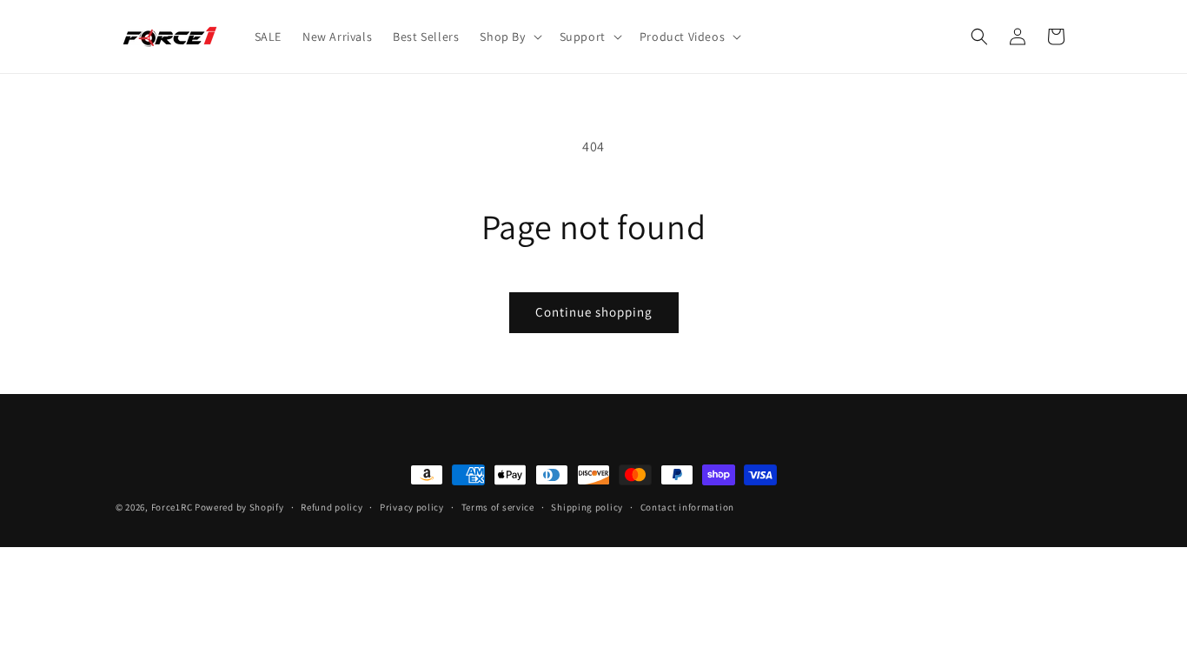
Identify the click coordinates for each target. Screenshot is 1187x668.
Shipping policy (587, 507)
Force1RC (172, 507)
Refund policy (331, 507)
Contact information (687, 507)
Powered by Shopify (239, 507)
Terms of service (497, 507)
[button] (508, 36)
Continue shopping (594, 312)
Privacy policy (412, 507)
